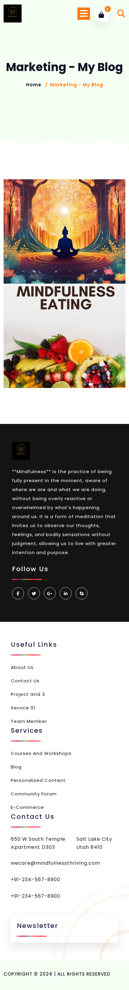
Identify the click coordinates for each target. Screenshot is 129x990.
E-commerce (27, 807)
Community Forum (34, 794)
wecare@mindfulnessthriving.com (55, 863)
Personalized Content (38, 780)
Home (33, 85)
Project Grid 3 (28, 694)
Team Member (29, 721)
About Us (22, 667)
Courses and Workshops (41, 753)
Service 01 (23, 708)
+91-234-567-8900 (35, 879)
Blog (16, 767)
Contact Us (25, 681)
